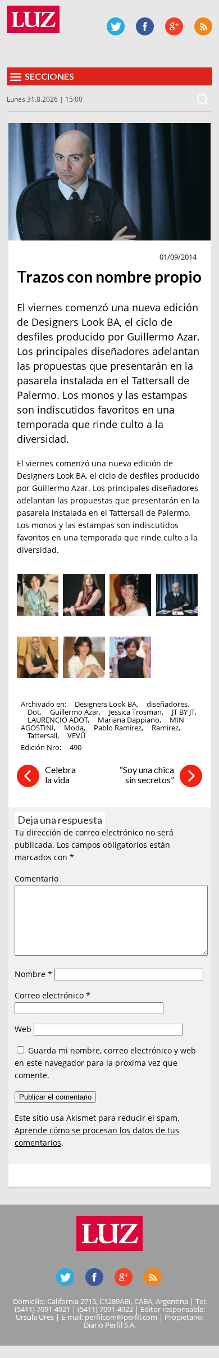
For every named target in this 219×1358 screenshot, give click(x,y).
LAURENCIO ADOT (58, 720)
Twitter (116, 26)
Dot (34, 712)
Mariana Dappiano (128, 720)
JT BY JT (183, 712)
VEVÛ (76, 735)
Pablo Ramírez (118, 728)
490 (75, 747)
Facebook (145, 26)
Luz (33, 19)
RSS (203, 26)
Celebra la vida (60, 774)
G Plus (174, 26)
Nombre (33, 974)
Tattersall (42, 735)
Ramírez (165, 728)
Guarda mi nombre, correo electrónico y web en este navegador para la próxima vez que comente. (105, 1062)
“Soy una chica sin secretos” (147, 774)
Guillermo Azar (74, 712)
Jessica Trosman (135, 712)
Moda (74, 728)
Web (23, 1029)
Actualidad (43, 257)
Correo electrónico (52, 995)
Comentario (36, 878)
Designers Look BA (105, 704)
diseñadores (167, 704)
